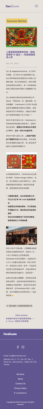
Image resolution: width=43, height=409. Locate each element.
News (20, 379)
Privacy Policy (20, 388)
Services (20, 374)
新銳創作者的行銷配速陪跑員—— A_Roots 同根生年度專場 (20, 319)
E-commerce (20, 393)
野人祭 (32, 252)
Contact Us (20, 383)
